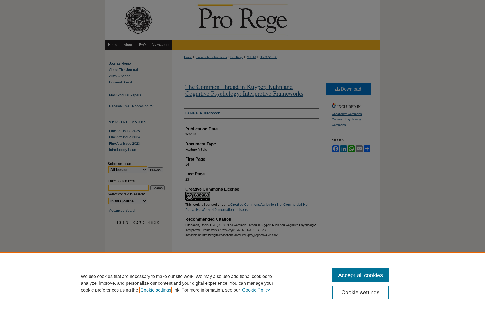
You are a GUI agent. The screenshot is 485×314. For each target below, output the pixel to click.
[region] (242, 283)
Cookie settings (155, 290)
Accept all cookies (360, 275)
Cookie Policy (256, 290)
